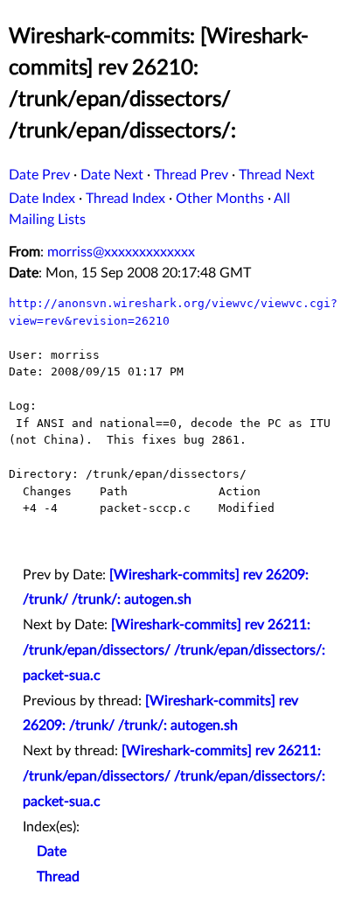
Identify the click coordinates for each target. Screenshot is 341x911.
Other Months (220, 199)
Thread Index (125, 199)
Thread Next (277, 175)
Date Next (111, 175)
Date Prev (39, 175)
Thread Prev (191, 175)
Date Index (42, 199)
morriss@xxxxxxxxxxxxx (121, 252)
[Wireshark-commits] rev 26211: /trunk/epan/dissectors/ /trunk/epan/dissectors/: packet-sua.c (174, 650)
